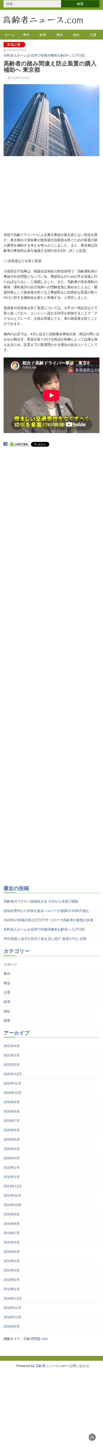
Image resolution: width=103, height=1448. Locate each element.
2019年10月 (13, 1205)
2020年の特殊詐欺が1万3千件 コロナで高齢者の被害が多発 (48, 920)
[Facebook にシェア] (5, 444)
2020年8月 (12, 1111)
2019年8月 (12, 1223)
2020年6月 (12, 1130)
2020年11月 (12, 1083)
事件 (26, 35)
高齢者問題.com (36, 1339)
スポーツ (10, 964)
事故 (59, 35)
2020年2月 (12, 1167)
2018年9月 (12, 1326)
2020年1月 (12, 1177)
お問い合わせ (79, 1366)
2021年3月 (12, 1055)
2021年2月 (12, 1065)
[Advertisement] (51, 195)
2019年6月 (12, 1242)
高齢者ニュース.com (50, 1366)
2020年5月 (12, 1139)
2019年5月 (12, 1252)
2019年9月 (12, 1214)
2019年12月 (13, 1186)
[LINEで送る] (19, 444)
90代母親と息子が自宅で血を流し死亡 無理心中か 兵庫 (45, 939)
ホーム (10, 35)
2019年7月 (12, 1233)
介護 (93, 35)
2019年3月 (12, 1270)
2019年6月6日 (20, 78)
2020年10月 (13, 1093)
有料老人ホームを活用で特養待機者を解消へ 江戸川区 (44, 55)
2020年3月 (12, 1158)
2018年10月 (13, 1317)
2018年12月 (13, 1298)
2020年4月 (12, 1149)
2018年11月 (12, 1308)
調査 (7, 1020)
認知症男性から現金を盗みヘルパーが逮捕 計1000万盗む (46, 911)
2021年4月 (12, 1046)
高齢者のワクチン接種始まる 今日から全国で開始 (41, 901)
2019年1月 (12, 1289)
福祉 (76, 35)
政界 (43, 35)
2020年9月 (12, 1102)
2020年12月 (13, 1074)
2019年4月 (12, 1261)
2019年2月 (12, 1280)
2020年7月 (12, 1121)
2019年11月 (12, 1195)
